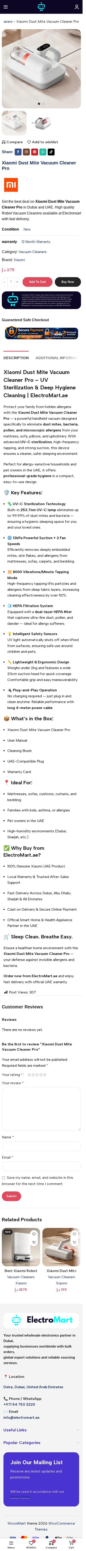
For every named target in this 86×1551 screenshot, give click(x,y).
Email (7, 1157)
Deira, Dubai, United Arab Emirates (33, 1387)
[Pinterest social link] (34, 152)
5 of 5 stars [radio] (45, 1075)
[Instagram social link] (26, 152)
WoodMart (17, 1523)
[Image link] (41, 1320)
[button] (6, 68)
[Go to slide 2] (43, 104)
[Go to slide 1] (39, 104)
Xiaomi (19, 260)
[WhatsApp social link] (42, 152)
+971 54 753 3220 (19, 1404)
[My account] (76, 6)
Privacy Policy (20, 1497)
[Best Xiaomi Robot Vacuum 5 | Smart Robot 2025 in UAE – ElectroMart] (21, 1247)
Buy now (67, 282)
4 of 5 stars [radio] (41, 1075)
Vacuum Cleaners (33, 252)
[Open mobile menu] (5, 6)
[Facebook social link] (18, 152)
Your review (13, 1083)
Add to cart (37, 282)
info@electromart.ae (21, 1417)
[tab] (16, 357)
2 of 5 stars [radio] (33, 1075)
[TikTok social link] (51, 152)
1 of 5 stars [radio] (29, 1075)
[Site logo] (41, 6)
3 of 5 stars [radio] (37, 1075)
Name (8, 1137)
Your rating (12, 1075)
